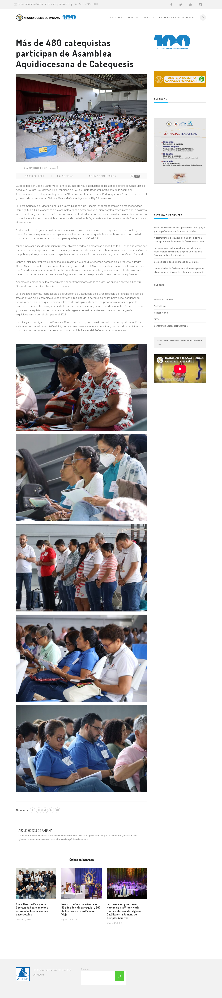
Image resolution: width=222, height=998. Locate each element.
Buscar (85, 969)
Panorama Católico (163, 299)
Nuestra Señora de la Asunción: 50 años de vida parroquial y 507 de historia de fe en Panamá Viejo (80, 909)
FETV (156, 319)
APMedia (149, 17)
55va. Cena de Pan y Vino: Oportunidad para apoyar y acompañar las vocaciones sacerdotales (32, 909)
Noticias (133, 17)
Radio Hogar (160, 306)
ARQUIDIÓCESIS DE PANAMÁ (43, 168)
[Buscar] (119, 976)
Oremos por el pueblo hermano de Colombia (176, 262)
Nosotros (116, 17)
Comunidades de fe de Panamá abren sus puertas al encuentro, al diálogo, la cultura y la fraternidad (179, 270)
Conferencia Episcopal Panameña (171, 326)
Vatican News (161, 312)
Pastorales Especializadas (177, 17)
